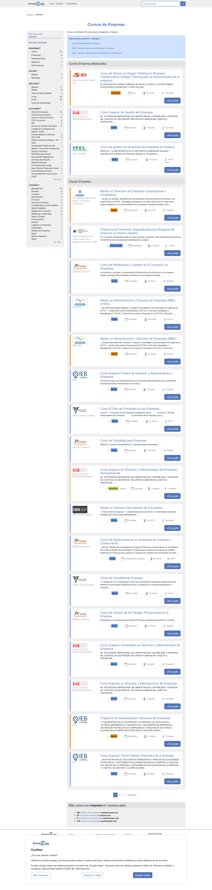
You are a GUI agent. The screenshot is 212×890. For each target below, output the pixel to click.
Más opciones (40, 875)
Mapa (71, 834)
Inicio (51, 3)
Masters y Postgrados (105, 834)
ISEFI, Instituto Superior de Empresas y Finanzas (93, 48)
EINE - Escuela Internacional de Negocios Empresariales (97, 53)
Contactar (127, 834)
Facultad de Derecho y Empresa (86, 43)
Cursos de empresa (88, 815)
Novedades (72, 3)
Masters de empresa (89, 812)
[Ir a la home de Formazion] (52, 834)
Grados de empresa (89, 821)
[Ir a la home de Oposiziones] (36, 3)
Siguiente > (133, 794)
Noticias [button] (59, 3)
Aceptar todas (142, 875)
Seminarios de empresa (88, 818)
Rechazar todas (92, 875)
